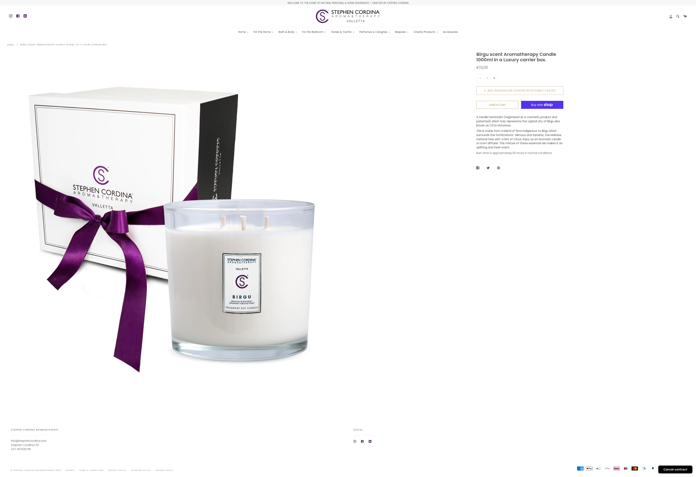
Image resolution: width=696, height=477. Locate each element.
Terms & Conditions (91, 470)
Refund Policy (164, 470)
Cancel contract (675, 469)
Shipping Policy (141, 470)
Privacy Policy (117, 470)
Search (70, 470)
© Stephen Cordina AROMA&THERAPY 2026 (36, 470)
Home (10, 45)
